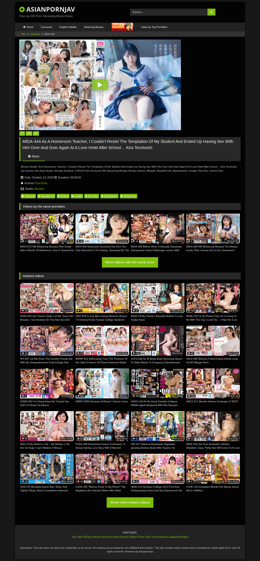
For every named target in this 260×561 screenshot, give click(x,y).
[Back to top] (249, 550)
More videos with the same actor (130, 262)
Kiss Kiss (93, 196)
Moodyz (39, 188)
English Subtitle (68, 27)
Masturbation (110, 196)
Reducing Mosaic (93, 27)
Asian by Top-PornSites (154, 27)
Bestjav (183, 536)
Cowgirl (78, 196)
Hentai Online (128, 536)
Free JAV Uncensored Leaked (158, 536)
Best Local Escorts (105, 536)
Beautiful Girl (47, 196)
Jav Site (77, 536)
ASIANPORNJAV (50, 9)
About (35, 156)
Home (30, 27)
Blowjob (64, 196)
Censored (46, 27)
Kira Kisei (41, 183)
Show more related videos (130, 502)
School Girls (130, 196)
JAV (23, 34)
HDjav (88, 536)
